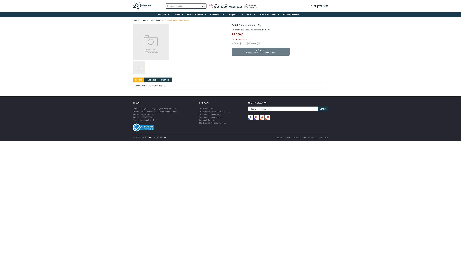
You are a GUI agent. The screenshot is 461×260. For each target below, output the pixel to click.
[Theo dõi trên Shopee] (262, 117)
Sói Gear (149, 137)
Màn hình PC (215, 14)
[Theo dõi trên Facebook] (250, 117)
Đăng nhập (253, 7)
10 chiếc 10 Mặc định (252, 43)
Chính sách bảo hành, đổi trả (209, 114)
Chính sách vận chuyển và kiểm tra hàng (214, 111)
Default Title (237, 43)
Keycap (176, 14)
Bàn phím (162, 14)
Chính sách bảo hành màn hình (210, 117)
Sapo (164, 137)
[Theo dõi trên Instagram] (256, 117)
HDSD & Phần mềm (267, 14)
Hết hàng (260, 51)
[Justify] (203, 6)
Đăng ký (323, 109)
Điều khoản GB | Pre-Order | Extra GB (212, 123)
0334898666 (147, 117)
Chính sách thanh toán (207, 120)
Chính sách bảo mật (206, 109)
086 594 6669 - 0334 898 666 (228, 7)
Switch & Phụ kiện (195, 14)
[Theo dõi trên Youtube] (267, 117)
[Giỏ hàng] (318, 7)
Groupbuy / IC (234, 14)
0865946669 (148, 114)
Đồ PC (249, 14)
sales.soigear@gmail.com (148, 120)
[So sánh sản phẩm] (324, 7)
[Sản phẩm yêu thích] (312, 7)
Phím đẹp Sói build (291, 14)
